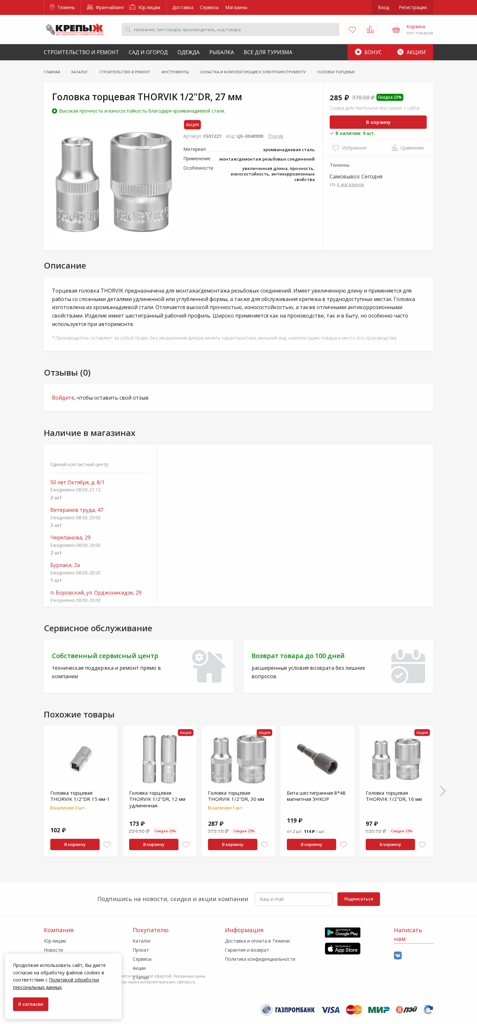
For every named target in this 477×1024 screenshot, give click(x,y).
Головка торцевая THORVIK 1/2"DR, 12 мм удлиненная (157, 799)
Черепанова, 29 (70, 537)
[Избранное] (352, 29)
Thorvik (275, 136)
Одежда (188, 52)
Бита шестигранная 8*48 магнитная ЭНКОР (316, 795)
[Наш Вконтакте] (398, 955)
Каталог (142, 941)
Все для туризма (268, 52)
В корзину (378, 122)
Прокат (141, 950)
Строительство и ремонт (81, 52)
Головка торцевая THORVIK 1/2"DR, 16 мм (394, 795)
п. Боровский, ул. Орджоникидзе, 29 (95, 592)
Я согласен (30, 1004)
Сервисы (209, 7)
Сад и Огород (148, 52)
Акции (415, 52)
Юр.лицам (148, 7)
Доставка (182, 7)
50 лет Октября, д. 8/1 (77, 482)
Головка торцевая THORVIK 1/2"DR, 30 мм (236, 795)
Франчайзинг (109, 7)
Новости (53, 950)
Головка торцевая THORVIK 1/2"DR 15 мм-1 (80, 795)
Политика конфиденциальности (260, 959)
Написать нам (408, 934)
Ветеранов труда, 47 (76, 510)
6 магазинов (350, 184)
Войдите (63, 397)
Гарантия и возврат (247, 950)
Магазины (236, 7)
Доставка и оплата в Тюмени (257, 941)
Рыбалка (221, 52)
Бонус (372, 52)
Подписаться (358, 899)
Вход (383, 7)
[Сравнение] (370, 29)
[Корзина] (396, 29)
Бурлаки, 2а (65, 565)
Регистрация (413, 7)
